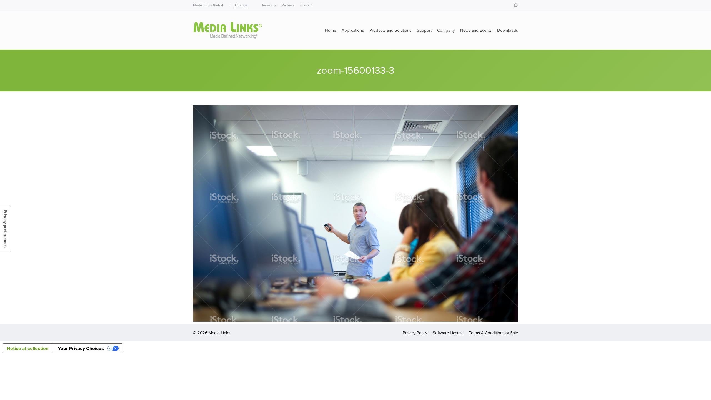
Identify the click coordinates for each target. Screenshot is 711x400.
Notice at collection (28, 348)
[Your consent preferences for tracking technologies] (5, 228)
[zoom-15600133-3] (355, 213)
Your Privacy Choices (81, 348)
